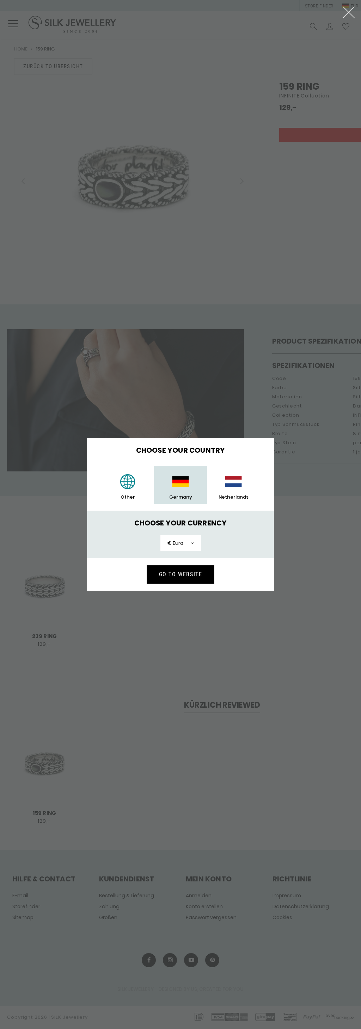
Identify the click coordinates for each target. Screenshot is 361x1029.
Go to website (180, 574)
